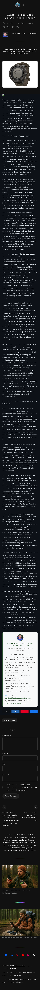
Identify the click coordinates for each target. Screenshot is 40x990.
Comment (6, 735)
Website (5, 774)
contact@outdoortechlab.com (18, 698)
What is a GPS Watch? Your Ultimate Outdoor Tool (30, 816)
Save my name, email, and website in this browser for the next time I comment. (22, 787)
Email (6, 764)
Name (5, 754)
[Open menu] (23, 5)
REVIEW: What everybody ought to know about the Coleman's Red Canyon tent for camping (10, 819)
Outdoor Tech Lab (17, 966)
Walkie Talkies (9, 720)
